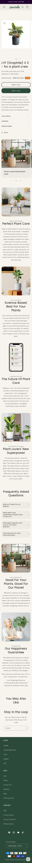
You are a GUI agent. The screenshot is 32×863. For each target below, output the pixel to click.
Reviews (6, 789)
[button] (4, 7)
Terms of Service (10, 819)
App (5, 776)
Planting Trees (9, 798)
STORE (6, 746)
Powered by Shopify (21, 860)
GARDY (6, 759)
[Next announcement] (28, 2)
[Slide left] (12, 59)
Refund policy (8, 824)
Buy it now (16, 91)
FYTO (5, 754)
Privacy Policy (9, 815)
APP (5, 763)
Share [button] (6, 132)
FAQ (5, 811)
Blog (5, 794)
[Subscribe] (26, 728)
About (6, 780)
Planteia (12, 860)
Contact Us (8, 785)
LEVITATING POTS (10, 750)
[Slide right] (20, 59)
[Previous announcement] (3, 2)
